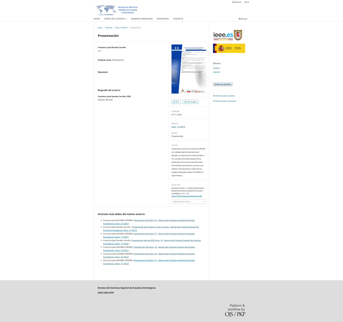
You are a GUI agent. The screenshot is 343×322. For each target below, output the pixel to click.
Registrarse (236, 2)
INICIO (97, 18)
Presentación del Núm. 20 (145, 253)
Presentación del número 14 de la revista (150, 227)
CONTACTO (178, 18)
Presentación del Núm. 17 (145, 233)
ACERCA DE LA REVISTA (114, 18)
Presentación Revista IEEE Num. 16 (147, 240)
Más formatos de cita (181, 201)
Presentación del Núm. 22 (145, 220)
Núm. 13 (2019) (121, 27)
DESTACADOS (163, 18)
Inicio (100, 27)
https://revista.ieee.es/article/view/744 (187, 196)
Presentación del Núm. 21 (145, 260)
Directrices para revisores (224, 101)
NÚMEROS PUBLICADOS (142, 18)
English (216, 68)
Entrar (246, 2)
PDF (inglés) (192, 102)
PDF (177, 102)
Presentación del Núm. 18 (145, 247)
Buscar (244, 18)
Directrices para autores (224, 95)
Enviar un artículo (223, 84)
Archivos (108, 27)
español (216, 72)
